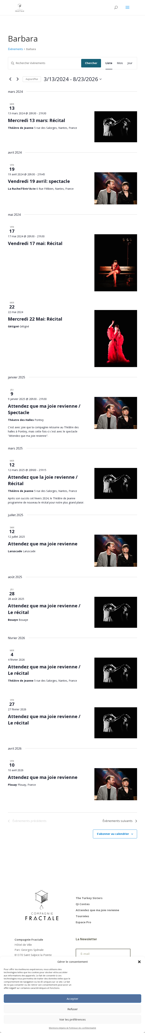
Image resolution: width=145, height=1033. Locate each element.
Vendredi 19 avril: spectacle (39, 181)
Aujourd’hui (32, 79)
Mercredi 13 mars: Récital (36, 120)
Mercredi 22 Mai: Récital (35, 319)
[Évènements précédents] (10, 79)
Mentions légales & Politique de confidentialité (72, 1027)
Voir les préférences (72, 1019)
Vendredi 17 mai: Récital (35, 243)
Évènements (15, 49)
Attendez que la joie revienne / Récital (43, 480)
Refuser (72, 1009)
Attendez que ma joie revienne (42, 543)
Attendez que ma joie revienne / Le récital (44, 669)
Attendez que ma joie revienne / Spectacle (44, 409)
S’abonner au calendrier (113, 834)
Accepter (72, 999)
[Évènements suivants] (17, 79)
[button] (139, 962)
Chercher (91, 63)
